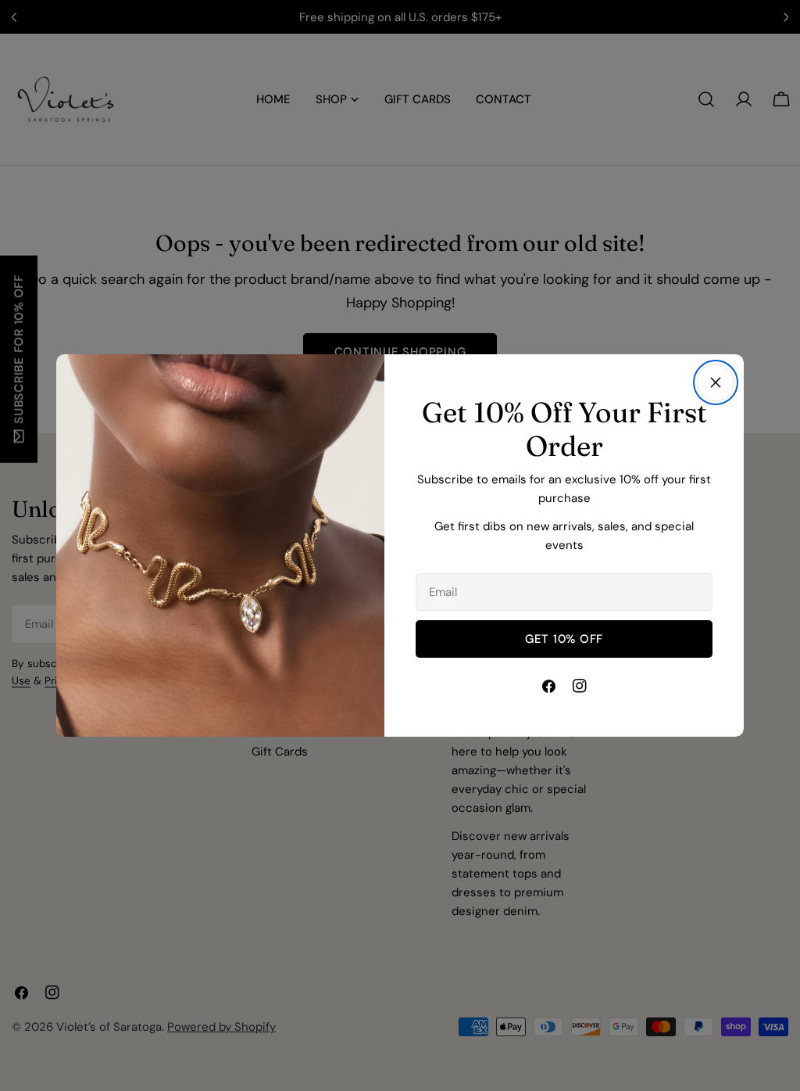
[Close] (715, 382)
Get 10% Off (564, 639)
